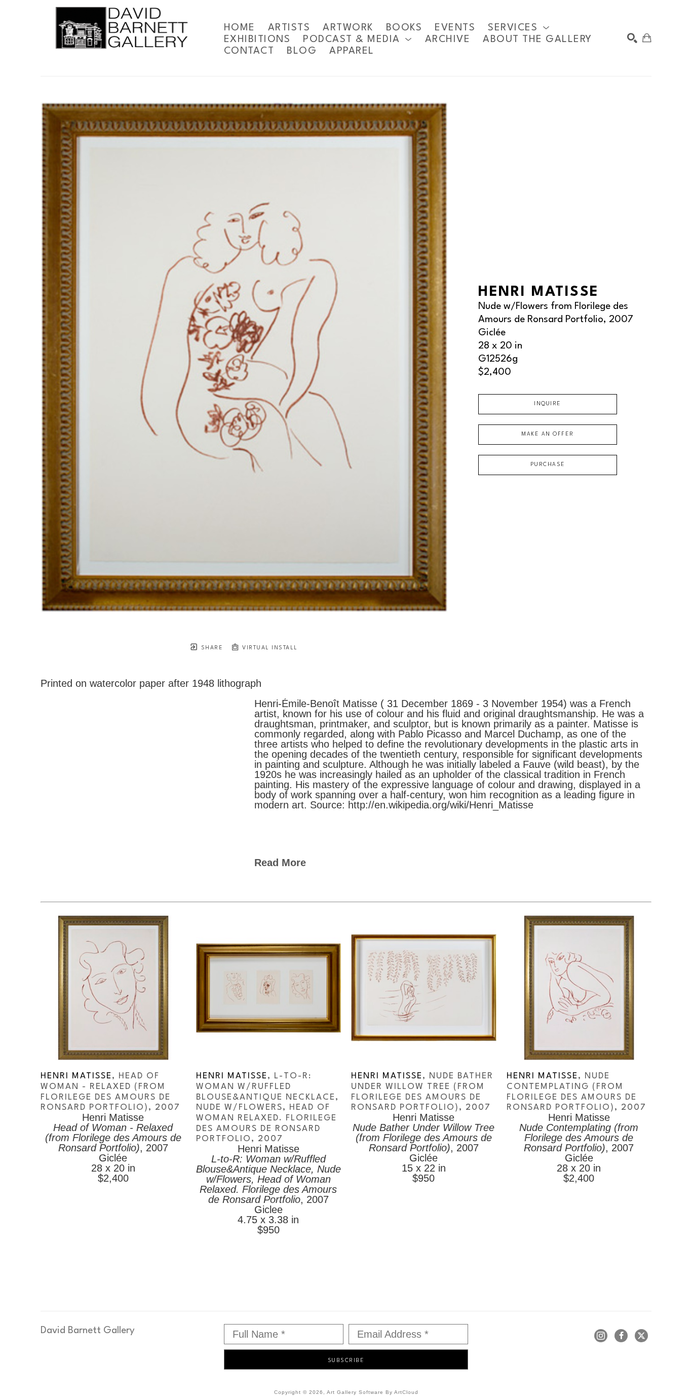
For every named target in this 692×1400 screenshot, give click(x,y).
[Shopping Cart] (646, 38)
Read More (280, 862)
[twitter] (641, 1335)
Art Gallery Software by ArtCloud (372, 1392)
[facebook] (621, 1335)
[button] (519, 27)
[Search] (632, 38)
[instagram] (600, 1335)
